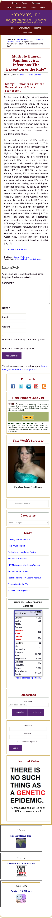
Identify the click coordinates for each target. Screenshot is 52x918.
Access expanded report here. (28, 678)
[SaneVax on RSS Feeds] (42, 388)
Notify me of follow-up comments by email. (24, 339)
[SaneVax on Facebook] (13, 388)
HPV (16, 259)
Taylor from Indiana (28, 487)
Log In (15, 748)
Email (6, 317)
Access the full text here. (16, 249)
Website (6, 326)
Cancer (16, 257)
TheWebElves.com (11, 914)
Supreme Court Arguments (19, 590)
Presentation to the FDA (18, 584)
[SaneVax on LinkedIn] (27, 388)
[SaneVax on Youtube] (35, 388)
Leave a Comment (34, 75)
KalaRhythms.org (34, 914)
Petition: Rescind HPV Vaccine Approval (24, 578)
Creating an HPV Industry (19, 539)
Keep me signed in (29, 742)
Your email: (28, 701)
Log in (46, 914)
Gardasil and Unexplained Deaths (22, 552)
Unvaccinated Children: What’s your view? (28, 809)
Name (6, 308)
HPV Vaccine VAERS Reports (28, 604)
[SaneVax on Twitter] (19, 388)
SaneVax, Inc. (26, 14)
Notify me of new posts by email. (18, 348)
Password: (28, 733)
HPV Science (24, 257)
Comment (8, 283)
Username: (28, 725)
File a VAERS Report (16, 546)
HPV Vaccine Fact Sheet (18, 571)
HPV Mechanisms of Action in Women (24, 565)
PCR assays (37, 259)
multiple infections (25, 259)
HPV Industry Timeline (17, 558)
